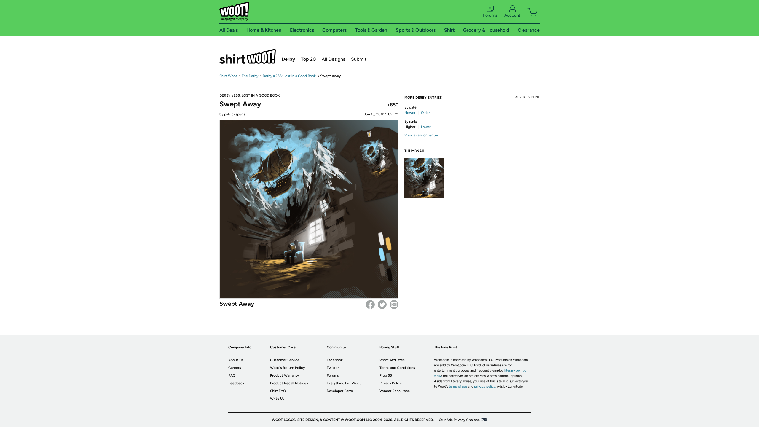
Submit (358, 59)
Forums (490, 15)
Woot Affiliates (392, 360)
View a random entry (421, 135)
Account (512, 15)
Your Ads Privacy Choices (459, 420)
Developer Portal (340, 391)
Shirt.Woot (247, 56)
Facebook (370, 304)
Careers (234, 368)
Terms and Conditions (397, 368)
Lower (426, 127)
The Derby (250, 76)
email (394, 304)
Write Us (277, 398)
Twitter (382, 304)
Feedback (236, 383)
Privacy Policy (391, 383)
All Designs (333, 59)
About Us (235, 360)
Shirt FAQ (278, 391)
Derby (288, 59)
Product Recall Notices (289, 383)
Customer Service (284, 360)
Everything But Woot (344, 383)
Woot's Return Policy (287, 368)
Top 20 (308, 59)
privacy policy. (485, 386)
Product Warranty (284, 375)
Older (425, 113)
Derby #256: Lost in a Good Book (289, 76)
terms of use (458, 386)
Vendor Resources (395, 391)
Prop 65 (386, 375)
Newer (409, 113)
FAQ (231, 375)
